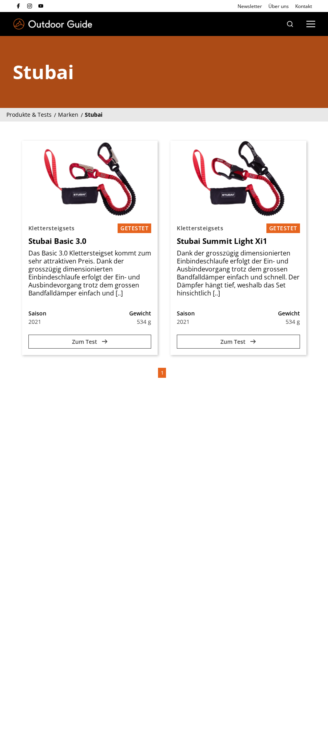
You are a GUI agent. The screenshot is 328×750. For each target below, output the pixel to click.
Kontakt (303, 6)
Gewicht (140, 313)
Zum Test (85, 341)
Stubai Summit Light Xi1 (222, 241)
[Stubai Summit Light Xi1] (238, 179)
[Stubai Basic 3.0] (90, 179)
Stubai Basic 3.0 (57, 241)
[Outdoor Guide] (53, 24)
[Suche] (290, 24)
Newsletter (250, 6)
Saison (37, 313)
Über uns (278, 6)
